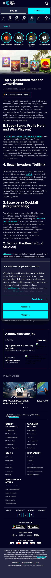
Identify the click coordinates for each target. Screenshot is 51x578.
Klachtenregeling (10, 500)
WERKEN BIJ (41, 510)
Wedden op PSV (9, 444)
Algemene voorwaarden (12, 486)
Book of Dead (30, 448)
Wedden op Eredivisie (11, 437)
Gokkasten (8, 474)
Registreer (39, 11)
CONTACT (9, 510)
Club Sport (30, 460)
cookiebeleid (13, 288)
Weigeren (25, 315)
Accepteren (25, 307)
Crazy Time (30, 437)
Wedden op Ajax (9, 441)
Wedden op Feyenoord (11, 448)
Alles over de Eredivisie (33, 474)
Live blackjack (9, 471)
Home (5, 26)
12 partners (18, 291)
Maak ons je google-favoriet (18, 95)
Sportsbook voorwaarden (12, 489)
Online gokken (9, 460)
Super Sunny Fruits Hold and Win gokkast (24, 136)
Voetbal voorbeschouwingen (35, 467)
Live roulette (8, 467)
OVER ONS (31, 510)
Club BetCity (30, 457)
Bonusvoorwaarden (10, 493)
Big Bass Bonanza (32, 444)
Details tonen (37, 299)
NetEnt (29, 174)
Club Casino (30, 464)
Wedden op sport (10, 430)
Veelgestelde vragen (10, 503)
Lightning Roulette (32, 441)
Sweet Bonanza (31, 430)
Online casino (9, 457)
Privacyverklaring (27, 562)
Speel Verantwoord (10, 496)
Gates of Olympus (32, 434)
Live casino (8, 464)
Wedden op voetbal (10, 434)
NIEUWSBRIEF (20, 510)
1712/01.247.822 (41, 557)
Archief (37, 562)
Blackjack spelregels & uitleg (34, 471)
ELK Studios (8, 254)
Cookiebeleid (15, 562)
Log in (13, 11)
